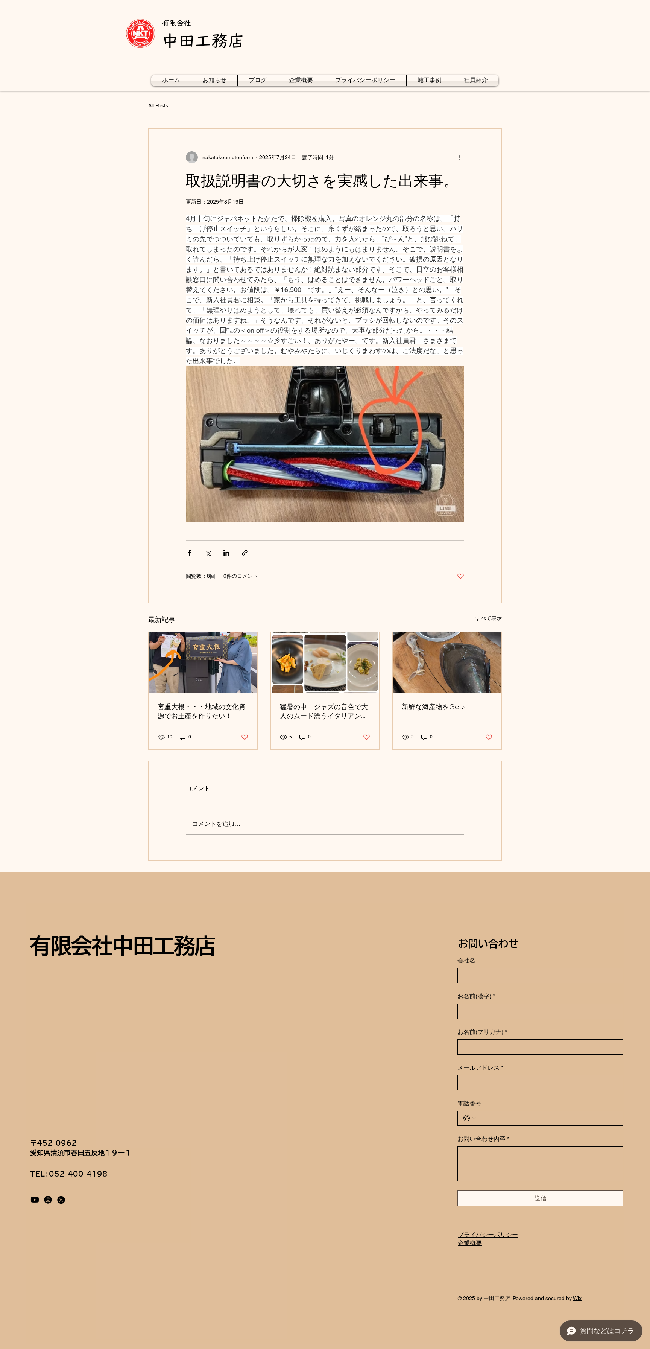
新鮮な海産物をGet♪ (433, 706)
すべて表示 (488, 618)
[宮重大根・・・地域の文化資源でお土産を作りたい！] (203, 662)
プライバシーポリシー (488, 1234)
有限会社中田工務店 (122, 945)
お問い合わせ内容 (483, 1138)
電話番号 (469, 1103)
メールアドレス (480, 1067)
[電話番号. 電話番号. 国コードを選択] (469, 1118)
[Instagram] (48, 1199)
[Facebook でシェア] (189, 552)
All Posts (158, 105)
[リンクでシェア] (244, 552)
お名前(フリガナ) (482, 1031)
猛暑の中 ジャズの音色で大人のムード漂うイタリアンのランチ (324, 711)
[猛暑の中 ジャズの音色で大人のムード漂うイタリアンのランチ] (325, 662)
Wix (577, 1298)
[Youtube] (34, 1199)
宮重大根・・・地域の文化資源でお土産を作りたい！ (202, 711)
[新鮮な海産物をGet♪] (447, 662)
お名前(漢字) (476, 996)
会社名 (466, 960)
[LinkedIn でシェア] (226, 552)
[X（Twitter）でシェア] (207, 552)
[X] (61, 1199)
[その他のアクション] (459, 157)
